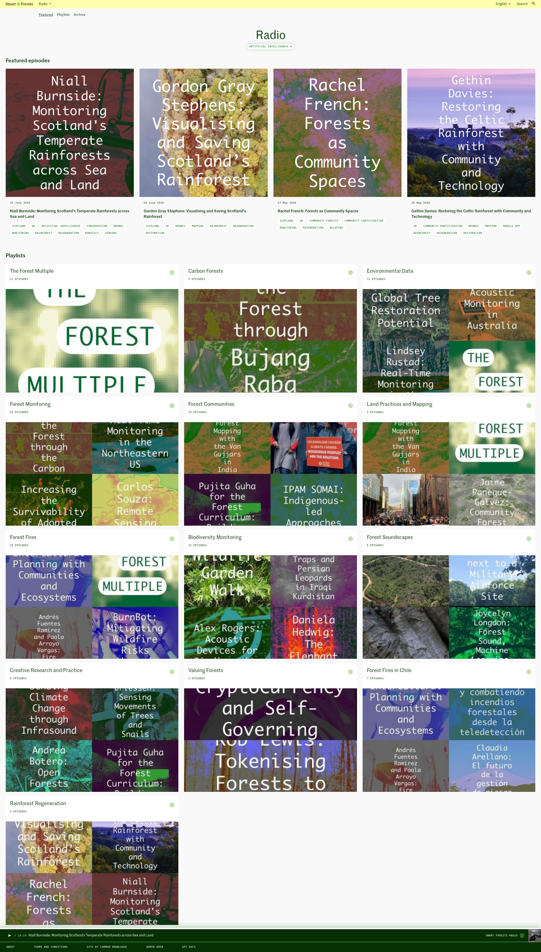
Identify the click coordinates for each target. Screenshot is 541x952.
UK (33, 226)
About (10, 946)
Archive (79, 15)
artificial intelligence (61, 226)
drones (118, 226)
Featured (46, 15)
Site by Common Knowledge (107, 946)
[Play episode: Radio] (9, 935)
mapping (198, 226)
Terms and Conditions (51, 946)
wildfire (336, 227)
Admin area (154, 946)
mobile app (511, 226)
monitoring (20, 233)
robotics (92, 233)
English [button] (502, 4)
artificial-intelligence (269, 46)
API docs (189, 946)
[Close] (291, 46)
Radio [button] (43, 4)
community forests (323, 220)
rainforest (43, 233)
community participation (363, 220)
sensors (111, 233)
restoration (155, 233)
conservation (97, 226)
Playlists (63, 15)
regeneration (69, 233)
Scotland (19, 226)
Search (522, 4)
